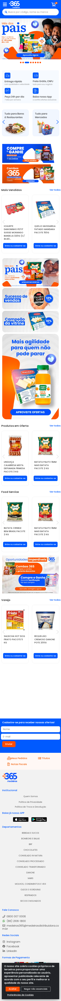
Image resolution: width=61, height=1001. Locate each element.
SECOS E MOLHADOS (30, 900)
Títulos (46, 758)
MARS (30, 878)
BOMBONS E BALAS (30, 838)
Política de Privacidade (30, 802)
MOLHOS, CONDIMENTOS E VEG (30, 883)
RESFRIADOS (30, 895)
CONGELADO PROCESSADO (30, 861)
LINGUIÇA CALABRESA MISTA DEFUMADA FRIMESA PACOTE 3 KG (14, 466)
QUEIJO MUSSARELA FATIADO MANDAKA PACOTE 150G (45, 229)
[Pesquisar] (5, 12)
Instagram (13, 941)
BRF (30, 844)
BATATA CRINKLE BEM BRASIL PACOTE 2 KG (14, 531)
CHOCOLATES (30, 849)
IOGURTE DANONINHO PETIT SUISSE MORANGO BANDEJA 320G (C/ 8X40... (14, 232)
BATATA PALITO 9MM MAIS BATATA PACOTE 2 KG (45, 465)
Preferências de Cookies (20, 994)
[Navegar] (5, 40)
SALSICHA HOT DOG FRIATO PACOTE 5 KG (14, 639)
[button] (20, 62)
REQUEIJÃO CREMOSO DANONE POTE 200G (44, 639)
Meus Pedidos (19, 758)
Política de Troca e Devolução (30, 806)
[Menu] (5, 4)
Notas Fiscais (19, 764)
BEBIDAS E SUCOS (30, 832)
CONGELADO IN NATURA (30, 855)
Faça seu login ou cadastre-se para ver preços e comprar (15, 247)
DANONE (30, 872)
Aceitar (13, 988)
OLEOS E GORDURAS (31, 889)
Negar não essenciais (35, 988)
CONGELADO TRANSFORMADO (30, 866)
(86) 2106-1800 (16, 921)
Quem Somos (30, 796)
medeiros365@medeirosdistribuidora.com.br (30, 927)
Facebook (12, 946)
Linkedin (11, 951)
